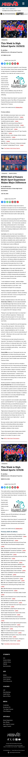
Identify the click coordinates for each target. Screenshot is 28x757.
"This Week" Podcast (8, 709)
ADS (4, 671)
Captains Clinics (7, 662)
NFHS (5, 438)
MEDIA (5, 701)
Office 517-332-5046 (7, 746)
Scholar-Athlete (7, 660)
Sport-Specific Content (8, 724)
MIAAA (5, 675)
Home (3, 8)
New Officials (6, 722)
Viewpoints (12, 8)
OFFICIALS (6, 716)
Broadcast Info (6, 707)
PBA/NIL (5, 664)
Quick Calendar (6, 679)
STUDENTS (6, 654)
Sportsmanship (7, 666)
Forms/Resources (7, 681)
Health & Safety (13, 173)
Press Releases (7, 711)
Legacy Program (7, 726)
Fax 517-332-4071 (14, 746)
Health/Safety (6, 694)
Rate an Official (6, 696)
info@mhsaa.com (21, 746)
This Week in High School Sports (12, 148)
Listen (22, 125)
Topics (7, 8)
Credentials (6, 705)
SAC (4, 658)
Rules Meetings (7, 692)
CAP (4, 690)
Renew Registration (8, 720)
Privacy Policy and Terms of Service (18, 750)
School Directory (7, 677)
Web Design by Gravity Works (15, 752)
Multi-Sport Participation (13, 438)
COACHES (6, 686)
